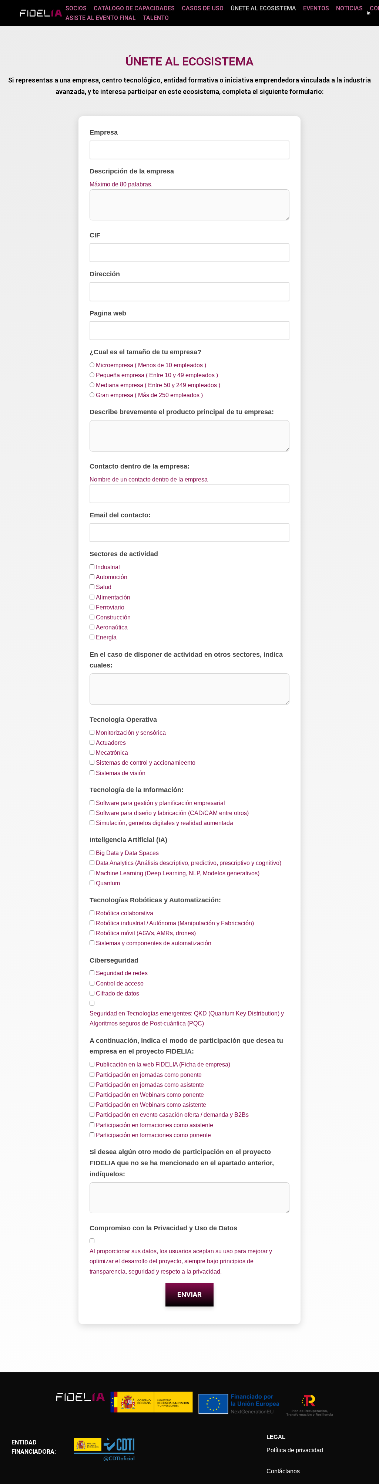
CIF (95, 235)
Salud (103, 587)
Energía (106, 637)
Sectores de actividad (124, 554)
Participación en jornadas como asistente (150, 1085)
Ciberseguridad (114, 960)
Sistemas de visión (120, 773)
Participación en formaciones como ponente (153, 1135)
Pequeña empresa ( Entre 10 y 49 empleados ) (157, 375)
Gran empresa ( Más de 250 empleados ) (149, 395)
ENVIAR (189, 1294)
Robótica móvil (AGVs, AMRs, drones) (146, 933)
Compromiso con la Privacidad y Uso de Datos (163, 1228)
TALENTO (156, 17)
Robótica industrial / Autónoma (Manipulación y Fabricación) (175, 923)
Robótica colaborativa (124, 913)
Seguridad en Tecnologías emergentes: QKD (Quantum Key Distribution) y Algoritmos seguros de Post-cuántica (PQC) (187, 1018)
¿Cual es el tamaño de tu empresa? (145, 352)
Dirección (105, 274)
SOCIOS (76, 8)
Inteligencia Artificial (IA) (128, 840)
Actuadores (111, 743)
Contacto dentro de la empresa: (140, 466)
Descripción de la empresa (132, 171)
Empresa (104, 132)
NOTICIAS (349, 8)
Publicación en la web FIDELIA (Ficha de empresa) (163, 1064)
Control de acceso (120, 983)
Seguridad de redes (122, 973)
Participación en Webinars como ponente (150, 1095)
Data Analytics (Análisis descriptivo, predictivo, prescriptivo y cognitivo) (188, 863)
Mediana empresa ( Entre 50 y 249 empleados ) (158, 385)
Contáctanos (283, 1471)
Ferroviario (110, 607)
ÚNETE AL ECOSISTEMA (263, 8)
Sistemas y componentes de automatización (153, 943)
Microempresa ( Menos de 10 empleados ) (151, 365)
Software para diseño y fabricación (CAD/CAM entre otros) (172, 813)
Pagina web (108, 313)
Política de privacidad (294, 1450)
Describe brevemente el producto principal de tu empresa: (182, 412)
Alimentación (113, 597)
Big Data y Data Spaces (127, 853)
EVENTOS (316, 8)
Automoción (111, 577)
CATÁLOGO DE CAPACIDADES (134, 8)
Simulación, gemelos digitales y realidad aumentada (164, 823)
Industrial (108, 567)
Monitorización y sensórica (131, 733)
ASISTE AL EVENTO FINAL (101, 17)
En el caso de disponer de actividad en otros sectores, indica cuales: (186, 660)
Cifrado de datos (117, 993)
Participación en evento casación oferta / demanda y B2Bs (172, 1115)
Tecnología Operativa (123, 719)
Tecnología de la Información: (137, 790)
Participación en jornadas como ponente (149, 1075)
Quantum (108, 883)
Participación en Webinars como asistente (151, 1105)
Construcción (113, 617)
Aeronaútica (112, 627)
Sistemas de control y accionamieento (145, 763)
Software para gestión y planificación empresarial (160, 803)
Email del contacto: (120, 515)
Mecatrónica (112, 753)
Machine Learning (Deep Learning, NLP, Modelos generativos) (177, 873)
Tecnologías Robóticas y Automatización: (155, 900)
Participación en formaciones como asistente (154, 1125)
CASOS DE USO (203, 8)
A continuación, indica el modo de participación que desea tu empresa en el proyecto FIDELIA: (186, 1046)
